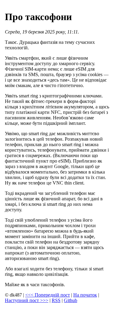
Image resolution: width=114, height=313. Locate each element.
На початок (85, 294)
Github (70, 300)
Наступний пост (26, 300)
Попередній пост (47, 294)
